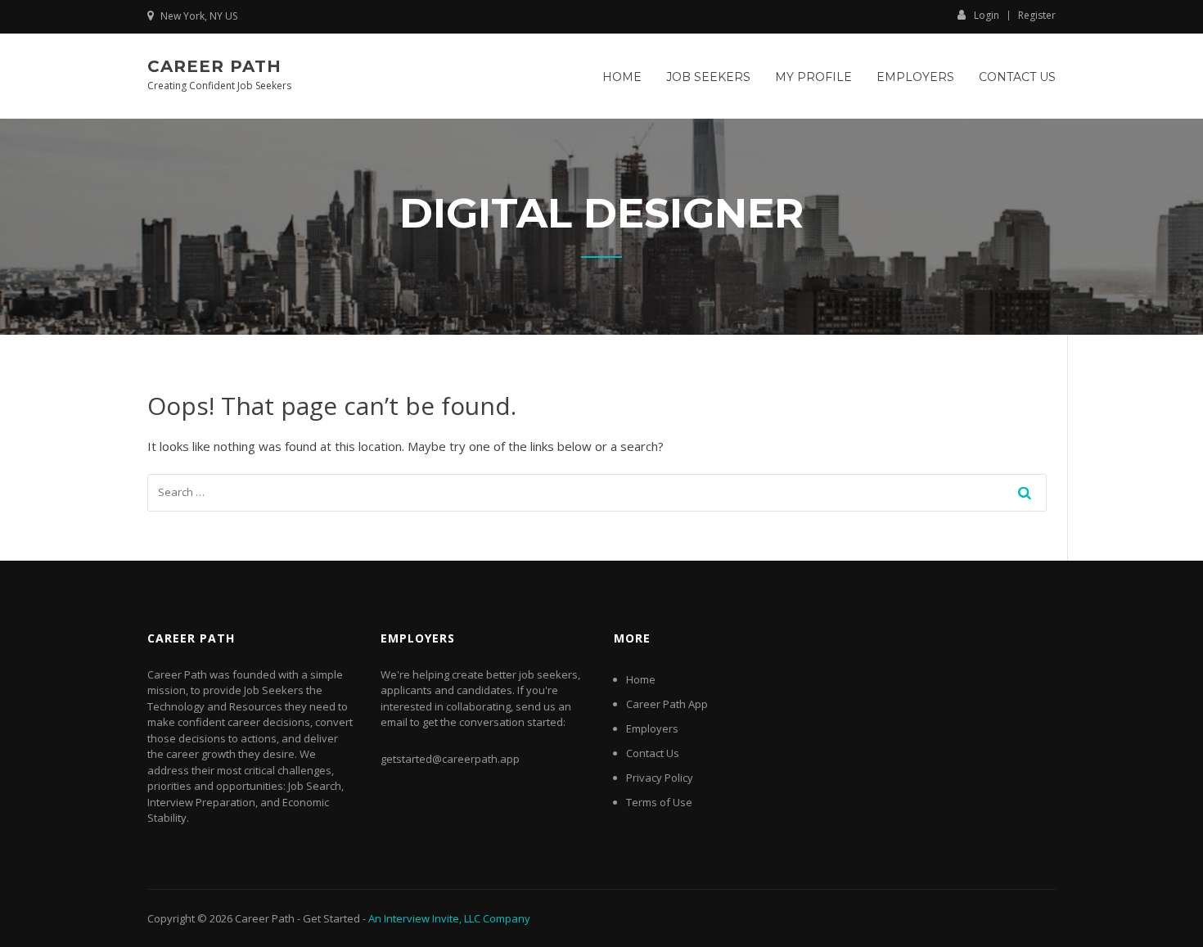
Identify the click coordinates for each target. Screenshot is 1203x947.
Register (1037, 15)
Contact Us (1017, 77)
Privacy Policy (659, 777)
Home (622, 77)
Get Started (331, 918)
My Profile (813, 77)
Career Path (214, 66)
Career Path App (667, 704)
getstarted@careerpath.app (450, 758)
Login (986, 14)
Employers (915, 77)
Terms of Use (659, 802)
